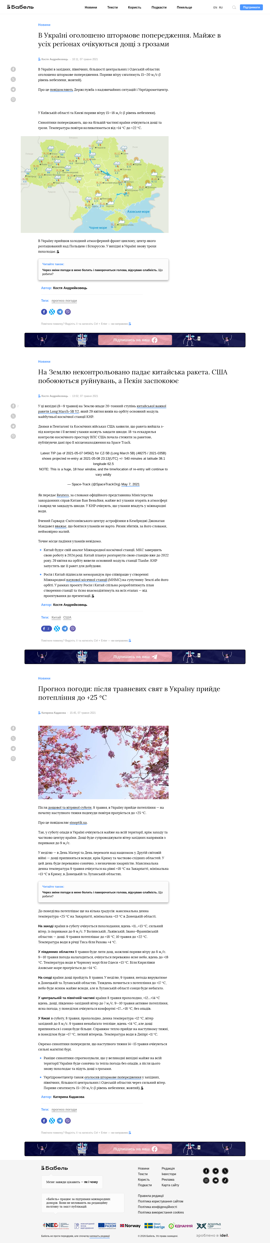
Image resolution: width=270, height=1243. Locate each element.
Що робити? (102, 272)
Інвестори (169, 1174)
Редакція (168, 1168)
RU (221, 7)
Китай (56, 617)
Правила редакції (151, 1195)
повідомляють (61, 89)
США (67, 617)
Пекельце (184, 7)
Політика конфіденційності (157, 1207)
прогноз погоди (64, 301)
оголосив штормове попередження (112, 1077)
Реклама (168, 1179)
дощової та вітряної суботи (70, 807)
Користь (134, 7)
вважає (60, 526)
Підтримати (251, 7)
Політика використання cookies (161, 1212)
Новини (91, 7)
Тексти (112, 7)
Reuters (63, 495)
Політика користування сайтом (160, 1201)
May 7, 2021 (130, 484)
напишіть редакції (100, 1236)
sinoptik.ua (78, 822)
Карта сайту (170, 1185)
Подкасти (159, 7)
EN (215, 7)
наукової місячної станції (86, 580)
